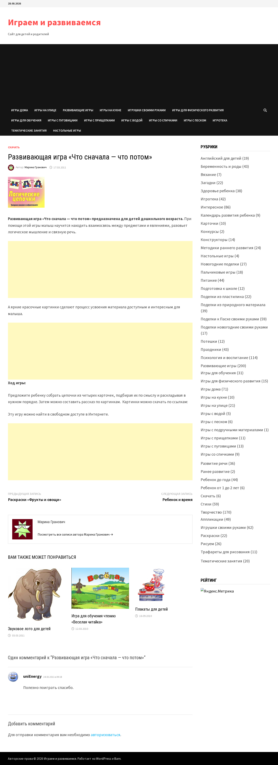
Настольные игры (67, 130)
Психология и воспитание (224, 357)
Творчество (211, 512)
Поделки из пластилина (222, 296)
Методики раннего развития (227, 247)
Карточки (209, 223)
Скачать (14, 147)
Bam (117, 758)
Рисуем (207, 543)
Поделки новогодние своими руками (234, 327)
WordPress (103, 758)
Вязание (208, 174)
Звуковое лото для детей (29, 628)
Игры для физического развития (198, 110)
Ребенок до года (215, 479)
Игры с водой (131, 120)
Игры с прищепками (99, 120)
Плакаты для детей (151, 609)
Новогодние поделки (220, 263)
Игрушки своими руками (147, 110)
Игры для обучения (26, 120)
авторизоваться (105, 734)
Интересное (212, 207)
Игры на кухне (110, 110)
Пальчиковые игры (218, 272)
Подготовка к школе (219, 288)
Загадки (208, 182)
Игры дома (19, 110)
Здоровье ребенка (218, 190)
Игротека (220, 120)
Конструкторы (214, 239)
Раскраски (210, 535)
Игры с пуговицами (63, 120)
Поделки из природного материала (233, 304)
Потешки (209, 341)
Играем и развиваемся (54, 22)
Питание (209, 280)
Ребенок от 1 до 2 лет (220, 487)
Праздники (211, 349)
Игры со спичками (163, 120)
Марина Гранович (36, 167)
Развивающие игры (78, 110)
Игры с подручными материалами (232, 429)
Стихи (206, 503)
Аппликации (212, 519)
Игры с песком (195, 120)
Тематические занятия (29, 130)
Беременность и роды (221, 166)
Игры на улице (45, 110)
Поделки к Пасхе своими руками (230, 318)
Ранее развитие (215, 471)
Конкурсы (210, 231)
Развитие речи (214, 463)
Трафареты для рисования (225, 551)
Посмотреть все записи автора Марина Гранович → (75, 534)
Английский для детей (221, 158)
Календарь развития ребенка (228, 215)
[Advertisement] (139, 74)
